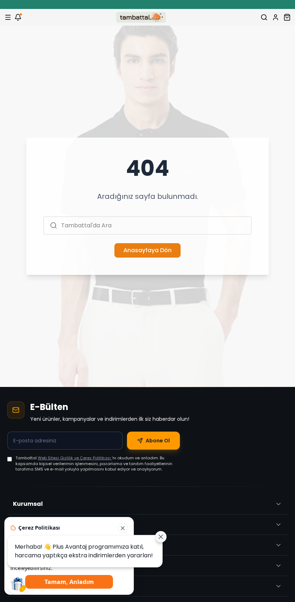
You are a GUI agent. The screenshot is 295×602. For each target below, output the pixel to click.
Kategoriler (30, 524)
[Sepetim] (287, 17)
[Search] (264, 17)
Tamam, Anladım (69, 582)
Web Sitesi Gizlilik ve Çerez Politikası (75, 458)
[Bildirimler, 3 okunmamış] (18, 17)
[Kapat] (123, 528)
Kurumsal (28, 504)
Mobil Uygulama (38, 586)
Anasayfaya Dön (147, 250)
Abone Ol (158, 440)
